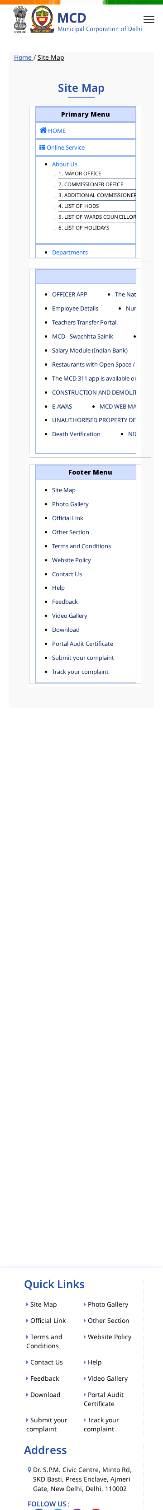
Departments (70, 252)
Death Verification (76, 434)
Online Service (65, 147)
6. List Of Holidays (84, 227)
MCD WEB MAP (120, 406)
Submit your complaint (83, 658)
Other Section (70, 532)
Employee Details (75, 308)
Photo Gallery (70, 504)
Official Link (67, 518)
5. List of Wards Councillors (98, 216)
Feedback (65, 601)
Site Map (64, 490)
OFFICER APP (69, 294)
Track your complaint (80, 672)
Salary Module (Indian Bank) (90, 350)
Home (24, 57)
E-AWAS (62, 406)
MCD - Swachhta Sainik (82, 336)
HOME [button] (56, 131)
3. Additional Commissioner (97, 195)
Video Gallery (69, 616)
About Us (64, 164)
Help (58, 587)
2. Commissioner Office (90, 184)
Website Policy (71, 560)
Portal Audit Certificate (82, 644)
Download (66, 630)
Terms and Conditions (81, 546)
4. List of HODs (78, 205)
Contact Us (67, 574)
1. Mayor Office (79, 173)
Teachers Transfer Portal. (85, 322)
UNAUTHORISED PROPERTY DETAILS (101, 420)
